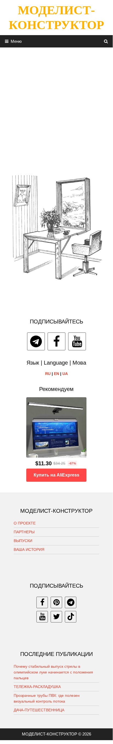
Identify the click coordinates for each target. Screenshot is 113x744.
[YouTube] (77, 341)
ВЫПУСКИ (23, 541)
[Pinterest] (56, 602)
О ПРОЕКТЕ (25, 523)
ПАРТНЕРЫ (24, 532)
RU (48, 373)
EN (56, 373)
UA (65, 373)
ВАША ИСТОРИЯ (29, 549)
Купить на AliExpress (56, 475)
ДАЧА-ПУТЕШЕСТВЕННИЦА (39, 710)
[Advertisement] (56, 103)
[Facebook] (56, 341)
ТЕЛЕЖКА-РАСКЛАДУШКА (37, 686)
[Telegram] (36, 341)
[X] (56, 616)
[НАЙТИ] (106, 41)
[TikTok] (70, 616)
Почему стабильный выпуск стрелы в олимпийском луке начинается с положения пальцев (53, 672)
